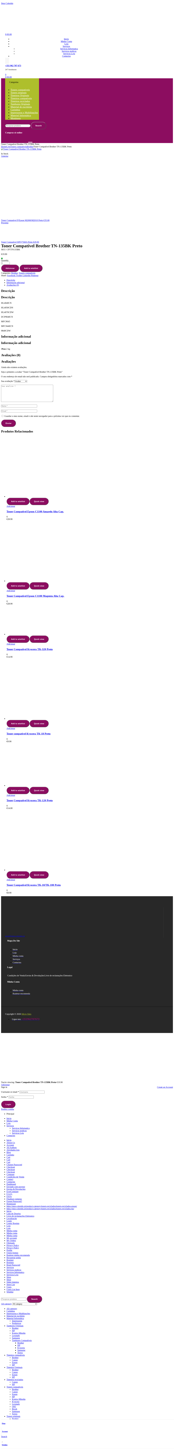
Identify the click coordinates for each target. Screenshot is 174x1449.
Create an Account (165, 1087)
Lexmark (16, 1335)
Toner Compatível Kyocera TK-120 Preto (30, 800)
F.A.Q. (10, 1194)
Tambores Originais (15, 1326)
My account (12, 1238)
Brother (30, 146)
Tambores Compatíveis (22, 1340)
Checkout (11, 1167)
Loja (8, 146)
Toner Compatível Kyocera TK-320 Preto (30, 649)
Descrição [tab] (8, 291)
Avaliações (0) (13, 285)
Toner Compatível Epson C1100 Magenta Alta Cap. (35, 596)
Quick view (39, 501)
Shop (3, 1423)
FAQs (9, 1196)
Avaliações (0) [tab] (10, 355)
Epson (14, 1362)
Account (5, 1431)
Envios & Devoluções (34, 975)
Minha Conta (12, 1121)
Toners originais (13, 1416)
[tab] (90, 280)
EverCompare (12, 1191)
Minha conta (12, 1231)
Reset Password (13, 1265)
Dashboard (11, 1184)
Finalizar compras (14, 1199)
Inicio (9, 1118)
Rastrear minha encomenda (18, 1255)
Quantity (5, 260)
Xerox (20, 1353)
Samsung (16, 1338)
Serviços (10, 1126)
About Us (11, 1142)
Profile (9, 1250)
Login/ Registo (13, 1223)
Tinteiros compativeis (16, 1355)
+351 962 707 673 (13, 65)
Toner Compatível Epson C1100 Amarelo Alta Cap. (35, 511)
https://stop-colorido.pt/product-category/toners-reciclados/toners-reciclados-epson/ (42, 1206)
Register (10, 1260)
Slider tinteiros (13, 1282)
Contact (10, 1179)
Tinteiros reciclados (15, 1379)
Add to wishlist (31, 268)
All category (12, 1308)
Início (9, 1140)
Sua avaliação (8, 381)
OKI (14, 1406)
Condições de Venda (16, 975)
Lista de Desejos (14, 1213)
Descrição (11, 280)
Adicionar (10, 268)
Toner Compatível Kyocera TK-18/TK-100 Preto (34, 885)
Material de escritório (16, 1316)
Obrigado (11, 1243)
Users (9, 1287)
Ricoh (14, 1409)
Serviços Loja (18, 1133)
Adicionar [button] (11, 506)
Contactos (11, 1135)
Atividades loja (13, 1150)
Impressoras (17, 1321)
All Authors (12, 1147)
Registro (10, 1262)
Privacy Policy (13, 1245)
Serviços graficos (19, 1131)
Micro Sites (26, 1014)
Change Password (14, 1164)
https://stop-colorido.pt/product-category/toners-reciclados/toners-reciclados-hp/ (40, 1209)
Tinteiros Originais (14, 1367)
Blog (9, 1152)
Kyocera (21, 1348)
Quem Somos (12, 1253)
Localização (12, 1218)
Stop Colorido (7, 3)
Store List (11, 1284)
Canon (15, 1360)
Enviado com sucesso (16, 1187)
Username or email (10, 1092)
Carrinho (10, 1155)
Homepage (11, 1204)
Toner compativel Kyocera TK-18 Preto (29, 733)
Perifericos (16, 1323)
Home (3, 146)
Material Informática (15, 1318)
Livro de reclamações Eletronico (58, 975)
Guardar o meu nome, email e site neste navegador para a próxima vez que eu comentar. (42, 416)
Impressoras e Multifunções (18, 1313)
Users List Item (13, 1289)
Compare (10, 1174)
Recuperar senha (14, 1257)
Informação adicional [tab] (16, 336)
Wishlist (4, 1445)
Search (38, 126)
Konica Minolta (18, 1333)
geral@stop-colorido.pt (15, 936)
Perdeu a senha (7, 1109)
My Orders (11, 1240)
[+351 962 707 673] (7, 61)
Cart (8, 1157)
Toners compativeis (18, 146)
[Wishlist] (2, 1440)
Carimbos (11, 1311)
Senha (4, 1097)
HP (13, 1330)
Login (8, 1104)
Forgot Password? (14, 1201)
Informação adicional (16, 282)
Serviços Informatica (21, 1128)
